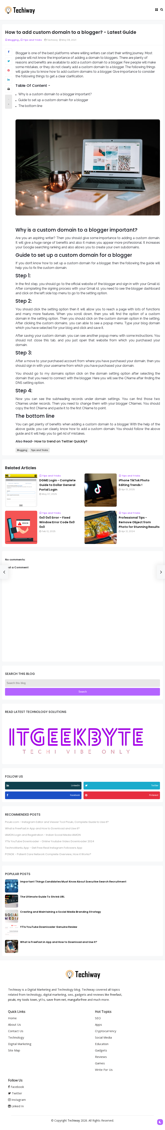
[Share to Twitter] (8, 61)
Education (101, 1044)
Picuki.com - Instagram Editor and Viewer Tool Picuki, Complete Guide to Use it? (57, 822)
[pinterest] (86, 795)
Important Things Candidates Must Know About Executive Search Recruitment (73, 881)
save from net (56, 999)
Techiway (74, 1120)
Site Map (14, 1050)
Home (12, 1018)
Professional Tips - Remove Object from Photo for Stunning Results (139, 522)
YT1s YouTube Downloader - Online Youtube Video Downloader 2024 (49, 841)
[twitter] (87, 785)
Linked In (17, 1106)
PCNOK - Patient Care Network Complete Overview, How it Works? (48, 854)
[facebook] (8, 795)
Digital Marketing (19, 1044)
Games (100, 1063)
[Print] (8, 89)
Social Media (103, 1037)
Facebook (17, 1087)
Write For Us (104, 1070)
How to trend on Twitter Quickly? (60, 441)
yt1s (42, 999)
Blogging (13, 39)
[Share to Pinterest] (8, 70)
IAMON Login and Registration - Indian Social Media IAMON (43, 835)
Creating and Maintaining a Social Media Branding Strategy (60, 912)
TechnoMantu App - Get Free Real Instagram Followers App (43, 848)
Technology (16, 1037)
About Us (14, 1024)
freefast (115, 994)
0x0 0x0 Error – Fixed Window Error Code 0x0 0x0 (57, 522)
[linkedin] (8, 785)
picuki (11, 999)
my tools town (27, 999)
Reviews (101, 1057)
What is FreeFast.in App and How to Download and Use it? (42, 828)
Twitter (16, 1093)
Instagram (18, 1100)
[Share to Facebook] (8, 52)
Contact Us (15, 1031)
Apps (98, 1024)
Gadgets (101, 1050)
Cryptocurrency (105, 1031)
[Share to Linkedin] (8, 79)
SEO (98, 1018)
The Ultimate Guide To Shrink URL (42, 896)
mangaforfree (77, 999)
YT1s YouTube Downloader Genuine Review (48, 927)
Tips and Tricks (32, 39)
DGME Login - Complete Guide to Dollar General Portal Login (57, 485)
